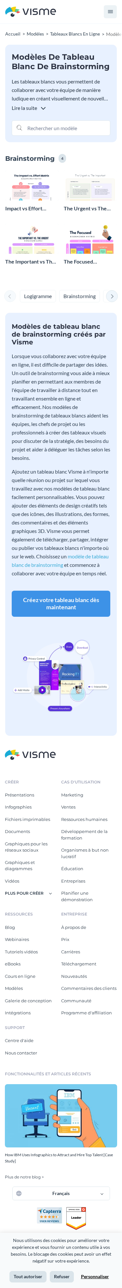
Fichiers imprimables (27, 819)
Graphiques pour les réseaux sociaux (26, 847)
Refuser (62, 1276)
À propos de (73, 927)
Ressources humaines (84, 819)
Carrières (70, 951)
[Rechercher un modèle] (19, 127)
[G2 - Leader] (76, 1209)
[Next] (112, 296)
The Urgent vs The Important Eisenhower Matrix (90, 208)
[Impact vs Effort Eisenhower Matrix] (32, 186)
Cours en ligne (20, 976)
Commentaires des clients (88, 988)
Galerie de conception (28, 1000)
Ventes (68, 807)
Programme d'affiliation (86, 1012)
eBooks (12, 963)
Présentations (19, 794)
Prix (65, 939)
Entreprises (73, 881)
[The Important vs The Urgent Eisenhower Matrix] (32, 239)
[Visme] (30, 12)
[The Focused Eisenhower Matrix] (90, 239)
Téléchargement (78, 963)
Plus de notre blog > (24, 1176)
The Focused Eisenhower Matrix (86, 261)
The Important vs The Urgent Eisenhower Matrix (30, 261)
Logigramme (38, 296)
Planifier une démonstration (77, 896)
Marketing (72, 794)
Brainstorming (79, 296)
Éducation (72, 868)
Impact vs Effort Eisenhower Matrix (27, 208)
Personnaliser (95, 1276)
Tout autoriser (28, 1276)
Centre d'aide (19, 1040)
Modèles (14, 988)
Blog (10, 927)
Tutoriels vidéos (21, 951)
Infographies (18, 807)
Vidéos (12, 881)
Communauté (76, 1000)
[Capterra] (51, 1209)
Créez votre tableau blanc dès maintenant (61, 603)
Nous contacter (21, 1052)
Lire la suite (25, 108)
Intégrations (18, 1012)
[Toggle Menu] (110, 11)
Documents (17, 831)
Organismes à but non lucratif (85, 853)
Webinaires (17, 939)
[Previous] (10, 296)
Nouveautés (74, 976)
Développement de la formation (84, 835)
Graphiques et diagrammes (20, 865)
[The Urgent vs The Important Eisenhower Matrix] (90, 186)
